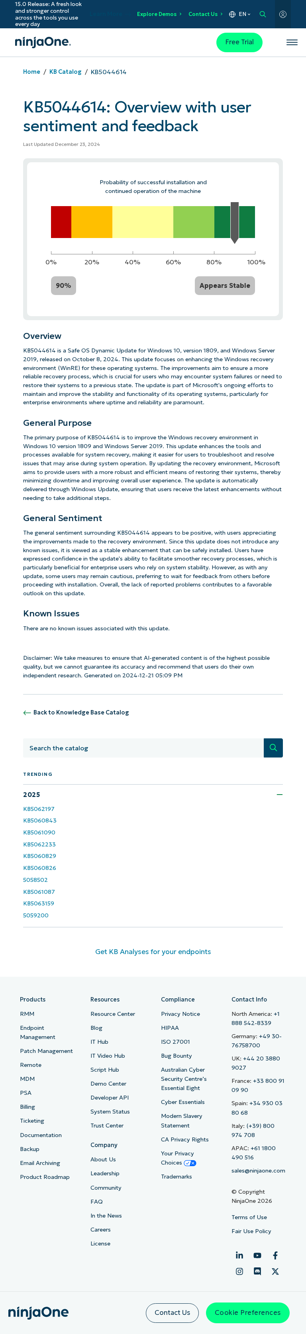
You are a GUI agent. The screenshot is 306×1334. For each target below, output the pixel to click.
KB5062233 (39, 844)
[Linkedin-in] (239, 1255)
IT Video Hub (107, 1055)
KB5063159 (38, 903)
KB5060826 (39, 868)
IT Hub (99, 1041)
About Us (103, 1159)
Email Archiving (40, 1163)
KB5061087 (39, 891)
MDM (27, 1078)
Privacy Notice (180, 1013)
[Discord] (257, 1271)
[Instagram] (239, 1271)
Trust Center (107, 1125)
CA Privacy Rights (185, 1139)
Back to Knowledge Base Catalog (81, 712)
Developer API (109, 1097)
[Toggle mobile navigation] (292, 42)
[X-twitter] (275, 1271)
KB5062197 (39, 809)
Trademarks (176, 1176)
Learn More (106, 14)
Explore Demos (157, 14)
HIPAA (170, 1027)
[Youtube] (257, 1255)
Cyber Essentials (183, 1102)
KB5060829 (39, 856)
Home (31, 71)
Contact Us (203, 14)
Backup (29, 1149)
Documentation (41, 1135)
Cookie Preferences (248, 1312)
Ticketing (32, 1120)
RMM (27, 1013)
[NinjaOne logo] (43, 42)
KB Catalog (65, 71)
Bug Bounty (176, 1055)
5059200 (36, 915)
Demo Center (108, 1083)
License (100, 1243)
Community (106, 1187)
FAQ (96, 1201)
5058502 (35, 879)
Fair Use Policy (251, 1231)
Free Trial (239, 42)
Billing (27, 1106)
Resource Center (112, 1013)
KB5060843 (40, 820)
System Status (110, 1111)
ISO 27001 (175, 1041)
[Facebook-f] (275, 1255)
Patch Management (46, 1051)
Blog (96, 1027)
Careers (100, 1229)
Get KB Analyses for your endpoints (153, 951)
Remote (30, 1064)
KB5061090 (39, 832)
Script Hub (104, 1069)
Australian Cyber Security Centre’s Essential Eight (184, 1079)
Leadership (105, 1173)
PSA (25, 1092)
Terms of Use (249, 1217)
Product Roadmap (45, 1177)
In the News (106, 1215)
